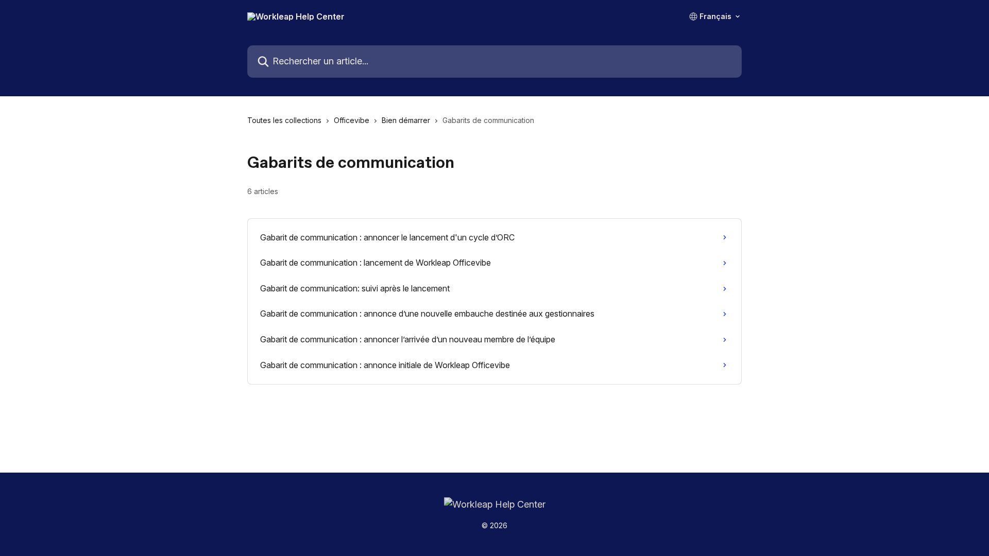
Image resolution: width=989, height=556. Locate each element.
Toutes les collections (284, 120)
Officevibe (351, 120)
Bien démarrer (406, 120)
